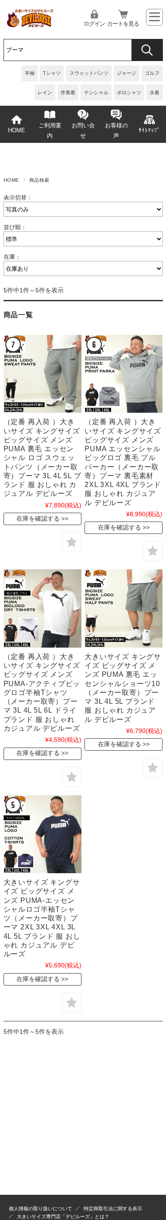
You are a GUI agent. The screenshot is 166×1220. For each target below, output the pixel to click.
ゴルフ (152, 73)
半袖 (30, 73)
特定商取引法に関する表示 (113, 1208)
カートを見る (123, 24)
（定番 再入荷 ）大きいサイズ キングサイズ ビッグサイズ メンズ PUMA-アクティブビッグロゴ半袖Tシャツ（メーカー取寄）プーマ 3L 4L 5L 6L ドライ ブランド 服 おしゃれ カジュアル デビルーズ (42, 692)
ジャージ (126, 73)
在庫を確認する (38, 518)
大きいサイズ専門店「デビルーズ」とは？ (63, 1216)
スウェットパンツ (88, 73)
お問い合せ (83, 131)
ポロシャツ (129, 92)
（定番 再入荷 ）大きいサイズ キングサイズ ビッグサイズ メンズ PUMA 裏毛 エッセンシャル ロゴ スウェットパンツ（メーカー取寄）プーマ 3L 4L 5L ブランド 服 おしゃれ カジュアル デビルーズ (42, 457)
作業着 (68, 92)
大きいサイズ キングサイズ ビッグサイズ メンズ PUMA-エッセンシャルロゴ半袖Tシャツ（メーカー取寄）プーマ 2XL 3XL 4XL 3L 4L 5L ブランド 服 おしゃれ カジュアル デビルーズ (42, 918)
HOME (16, 130)
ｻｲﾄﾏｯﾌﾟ (149, 130)
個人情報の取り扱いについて (40, 1208)
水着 (154, 92)
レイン (45, 92)
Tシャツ (52, 73)
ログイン (94, 24)
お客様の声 (116, 131)
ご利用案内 (50, 131)
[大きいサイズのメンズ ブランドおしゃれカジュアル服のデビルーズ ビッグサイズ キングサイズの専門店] (30, 24)
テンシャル (96, 92)
